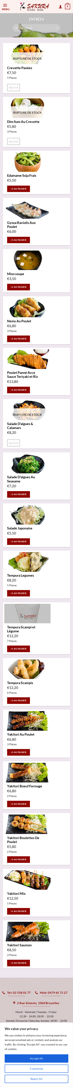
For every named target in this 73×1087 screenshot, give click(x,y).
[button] (6, 7)
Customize (36, 1068)
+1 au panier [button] (18, 188)
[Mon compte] (60, 6)
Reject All (36, 1078)
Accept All (36, 1058)
